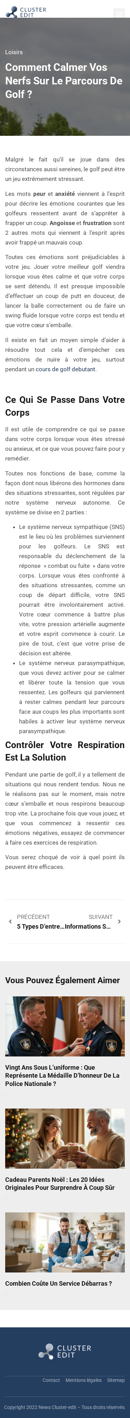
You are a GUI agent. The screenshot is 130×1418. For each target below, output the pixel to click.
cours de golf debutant (65, 369)
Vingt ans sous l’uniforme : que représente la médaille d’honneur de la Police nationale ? (62, 1075)
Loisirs (14, 52)
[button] (119, 14)
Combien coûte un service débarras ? (58, 1283)
